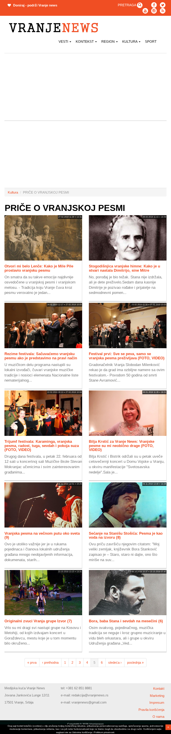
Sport (151, 41)
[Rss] (162, 11)
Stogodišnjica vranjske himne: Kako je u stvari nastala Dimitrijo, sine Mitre (124, 268)
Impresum (156, 702)
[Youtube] (145, 11)
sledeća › (115, 662)
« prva (32, 662)
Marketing (157, 696)
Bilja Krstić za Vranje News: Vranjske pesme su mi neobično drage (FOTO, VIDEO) (121, 445)
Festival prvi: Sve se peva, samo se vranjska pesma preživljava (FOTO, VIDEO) (127, 356)
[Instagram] (154, 11)
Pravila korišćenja (151, 710)
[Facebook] (154, 5)
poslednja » (135, 662)
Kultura (130, 41)
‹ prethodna (50, 662)
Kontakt (158, 688)
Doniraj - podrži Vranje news (34, 5)
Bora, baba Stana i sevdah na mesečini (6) (126, 621)
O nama (158, 716)
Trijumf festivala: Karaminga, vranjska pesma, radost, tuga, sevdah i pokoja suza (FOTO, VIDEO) (41, 445)
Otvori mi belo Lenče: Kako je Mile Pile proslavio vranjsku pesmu (38, 268)
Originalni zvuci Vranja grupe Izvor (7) (38, 621)
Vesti (64, 41)
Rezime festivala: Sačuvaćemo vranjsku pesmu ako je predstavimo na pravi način (40, 356)
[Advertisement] (85, 87)
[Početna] (55, 27)
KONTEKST (85, 41)
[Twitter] (162, 5)
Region (108, 41)
